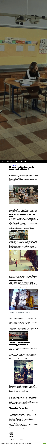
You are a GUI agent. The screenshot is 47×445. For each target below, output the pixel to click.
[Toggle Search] (45, 2)
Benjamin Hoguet (14, 165)
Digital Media (16, 161)
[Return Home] (3, 2)
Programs (10, 2)
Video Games (12, 161)
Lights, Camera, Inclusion (23, 161)
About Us (38, 2)
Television (8, 161)
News (16, 2)
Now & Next (3, 161)
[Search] (37, 161)
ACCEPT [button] (45, 443)
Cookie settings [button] (41, 443)
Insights (25, 2)
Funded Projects (32, 2)
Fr (44, 2)
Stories (20, 2)
